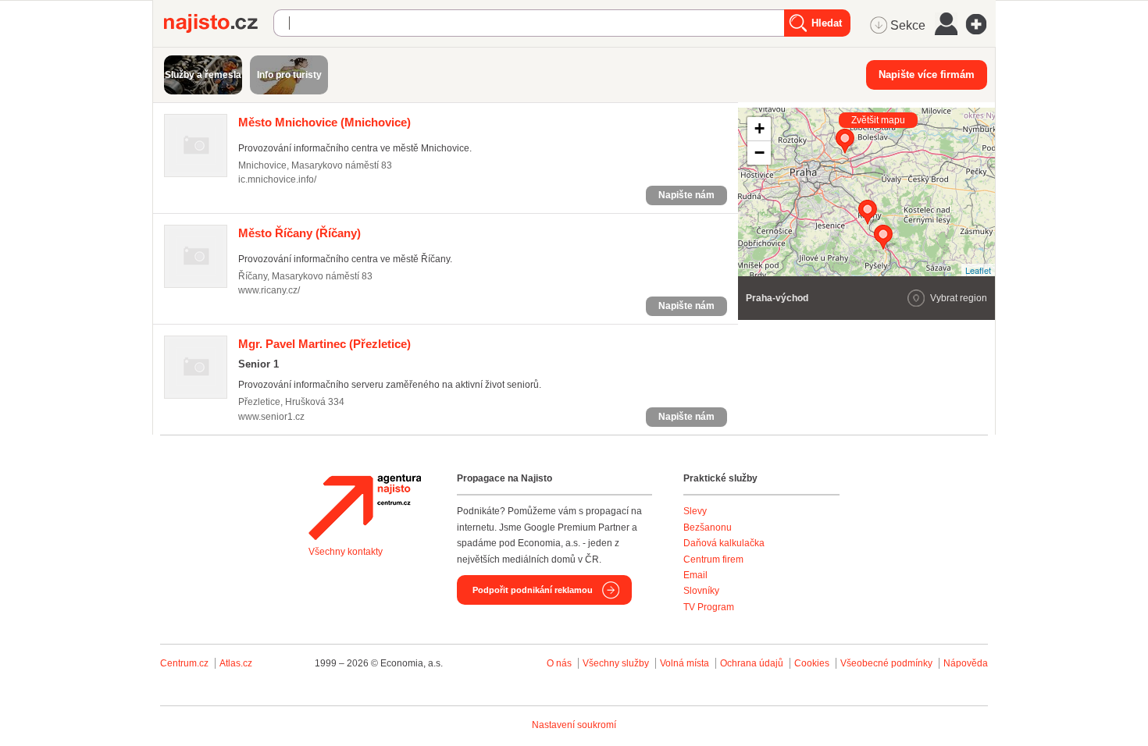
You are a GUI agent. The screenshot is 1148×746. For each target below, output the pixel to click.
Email (695, 575)
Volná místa (684, 663)
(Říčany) (299, 233)
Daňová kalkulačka (724, 543)
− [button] (759, 152)
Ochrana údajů (751, 663)
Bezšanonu (707, 527)
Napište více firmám (927, 74)
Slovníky (701, 590)
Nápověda (965, 663)
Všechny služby (617, 663)
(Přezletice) (324, 343)
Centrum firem (713, 559)
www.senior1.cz (271, 416)
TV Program (708, 607)
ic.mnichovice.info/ (277, 179)
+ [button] (759, 128)
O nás (559, 663)
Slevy (695, 511)
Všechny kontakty (345, 551)
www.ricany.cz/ (269, 290)
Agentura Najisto (364, 507)
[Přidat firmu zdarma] (980, 24)
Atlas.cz (235, 663)
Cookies (811, 663)
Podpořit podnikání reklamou (532, 590)
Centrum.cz (184, 663)
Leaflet (978, 270)
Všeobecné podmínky (886, 663)
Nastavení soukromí (574, 724)
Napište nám (686, 195)
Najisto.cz (218, 23)
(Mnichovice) (324, 122)
